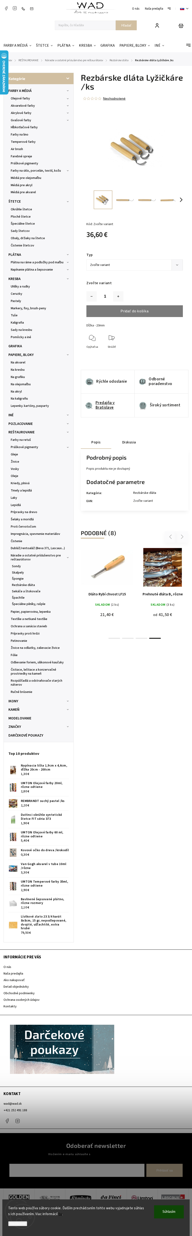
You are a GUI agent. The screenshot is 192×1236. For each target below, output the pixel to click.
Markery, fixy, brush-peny (28, 308)
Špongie (18, 578)
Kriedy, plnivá (20, 483)
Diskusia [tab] (129, 442)
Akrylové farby (21, 113)
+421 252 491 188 (15, 1110)
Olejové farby (20, 98)
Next (182, 537)
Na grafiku (18, 377)
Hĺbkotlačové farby (24, 127)
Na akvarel (18, 362)
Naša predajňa (154, 9)
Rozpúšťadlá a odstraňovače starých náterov (36, 682)
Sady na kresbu (21, 330)
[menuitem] (19, 45)
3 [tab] (141, 638)
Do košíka (96, 554)
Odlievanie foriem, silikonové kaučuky (37, 662)
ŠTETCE (14, 201)
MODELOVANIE (19, 718)
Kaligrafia (17, 322)
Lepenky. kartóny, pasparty (30, 406)
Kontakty (10, 1006)
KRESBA (14, 278)
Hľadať (126, 25)
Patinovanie (19, 641)
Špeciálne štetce (23, 223)
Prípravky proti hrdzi (25, 633)
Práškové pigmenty (24, 163)
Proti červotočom (23, 526)
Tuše (14, 315)
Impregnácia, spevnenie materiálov (35, 534)
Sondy (16, 566)
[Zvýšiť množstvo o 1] (118, 296)
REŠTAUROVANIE (21, 432)
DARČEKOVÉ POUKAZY (25, 735)
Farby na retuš (21, 440)
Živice (15, 461)
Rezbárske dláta (23, 585)
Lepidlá (16, 505)
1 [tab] (114, 638)
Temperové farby (23, 142)
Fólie (14, 655)
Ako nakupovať (14, 980)
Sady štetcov (20, 231)
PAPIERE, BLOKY (21, 354)
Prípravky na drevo (24, 512)
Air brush (17, 149)
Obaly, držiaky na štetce (28, 238)
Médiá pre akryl (21, 185)
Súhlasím (168, 1211)
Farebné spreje (21, 156)
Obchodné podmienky (19, 993)
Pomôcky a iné (21, 337)
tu (60, 1214)
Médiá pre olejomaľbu (26, 178)
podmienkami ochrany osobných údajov (117, 1154)
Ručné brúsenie (21, 692)
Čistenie (16, 541)
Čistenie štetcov (22, 245)
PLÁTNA (14, 254)
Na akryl (16, 391)
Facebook (6, 8)
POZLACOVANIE (20, 423)
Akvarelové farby (23, 105)
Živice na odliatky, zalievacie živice (35, 648)
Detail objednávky (16, 986)
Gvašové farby (21, 120)
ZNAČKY (14, 726)
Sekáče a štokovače (26, 591)
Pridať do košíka (134, 311)
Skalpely (18, 572)
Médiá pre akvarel (23, 192)
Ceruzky (16, 293)
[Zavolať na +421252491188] (24, 8)
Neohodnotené (114, 98)
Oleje (14, 476)
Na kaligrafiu (19, 398)
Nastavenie (17, 1223)
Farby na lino (19, 134)
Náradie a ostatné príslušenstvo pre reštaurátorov (36, 557)
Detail (118, 554)
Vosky (15, 469)
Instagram (14, 8)
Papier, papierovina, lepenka (31, 611)
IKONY (13, 701)
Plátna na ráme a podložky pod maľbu (37, 262)
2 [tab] (128, 638)
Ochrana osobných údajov (22, 1000)
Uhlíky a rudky (20, 286)
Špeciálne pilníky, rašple (28, 604)
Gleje (14, 454)
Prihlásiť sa (164, 1170)
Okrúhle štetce (21, 209)
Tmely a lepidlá (21, 490)
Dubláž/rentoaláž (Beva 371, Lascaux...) (38, 548)
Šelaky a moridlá (22, 519)
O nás (135, 9)
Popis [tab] (96, 442)
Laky (14, 497)
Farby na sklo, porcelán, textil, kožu (36, 170)
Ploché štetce (21, 216)
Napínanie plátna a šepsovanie (32, 269)
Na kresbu (18, 369)
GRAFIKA (15, 346)
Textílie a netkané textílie (29, 619)
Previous (171, 537)
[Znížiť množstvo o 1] (91, 296)
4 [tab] (155, 638)
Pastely (16, 301)
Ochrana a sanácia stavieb (29, 626)
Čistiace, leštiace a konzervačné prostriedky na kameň (33, 671)
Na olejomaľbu (21, 384)
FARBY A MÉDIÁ (20, 90)
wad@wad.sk (13, 1103)
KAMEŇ (13, 709)
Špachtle (18, 597)
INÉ (11, 415)
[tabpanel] (107, 579)
